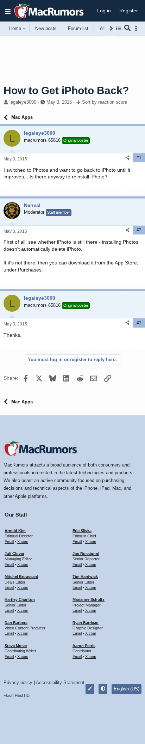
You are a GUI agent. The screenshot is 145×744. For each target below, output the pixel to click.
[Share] (127, 157)
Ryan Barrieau (85, 623)
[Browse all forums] (118, 28)
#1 (139, 157)
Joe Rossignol (85, 553)
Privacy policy (18, 682)
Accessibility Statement (60, 682)
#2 (139, 229)
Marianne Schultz (88, 599)
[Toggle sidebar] (137, 28)
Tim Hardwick (85, 576)
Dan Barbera (16, 623)
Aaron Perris (83, 646)
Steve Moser (16, 646)
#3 (139, 323)
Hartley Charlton (20, 599)
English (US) (126, 688)
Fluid (8, 695)
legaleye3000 (23, 102)
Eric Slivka (82, 531)
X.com (22, 541)
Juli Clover (14, 553)
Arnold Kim (15, 531)
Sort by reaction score (104, 102)
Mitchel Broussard (21, 576)
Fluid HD (22, 695)
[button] (8, 11)
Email (9, 541)
